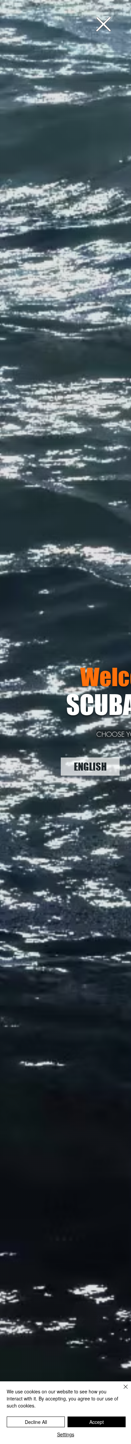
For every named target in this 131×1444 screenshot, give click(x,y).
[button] (103, 24)
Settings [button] (65, 1434)
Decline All (36, 1422)
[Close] (122, 1391)
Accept (96, 1422)
